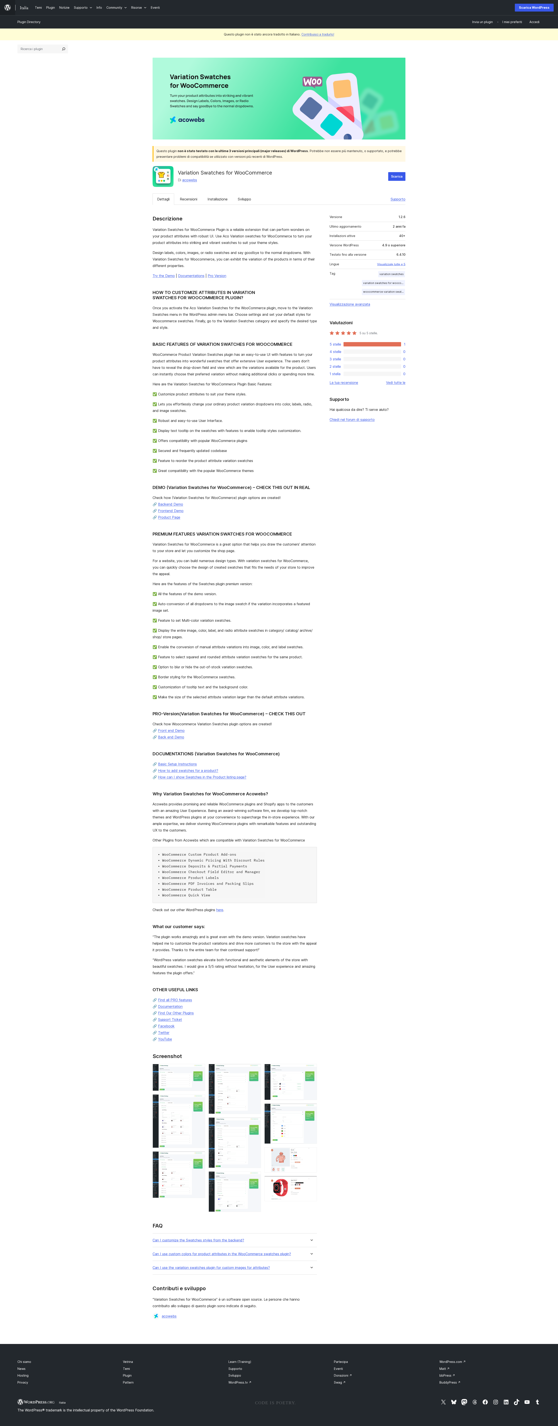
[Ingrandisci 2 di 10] (199, 1100)
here (219, 910)
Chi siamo (24, 1362)
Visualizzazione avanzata (350, 304)
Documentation (170, 1006)
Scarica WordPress (534, 7)
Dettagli (163, 199)
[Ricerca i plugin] (63, 49)
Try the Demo (164, 276)
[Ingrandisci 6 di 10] (255, 1177)
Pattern (128, 1382)
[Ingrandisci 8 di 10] (311, 1109)
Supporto (398, 199)
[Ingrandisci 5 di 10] (255, 1123)
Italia (62, 1402)
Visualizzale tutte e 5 (391, 264)
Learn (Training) (239, 1362)
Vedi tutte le (395, 382)
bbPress (447, 1375)
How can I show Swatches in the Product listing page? (202, 777)
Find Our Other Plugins (176, 1013)
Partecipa (341, 1362)
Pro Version (217, 276)
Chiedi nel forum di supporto (352, 419)
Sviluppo (244, 199)
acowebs (189, 180)
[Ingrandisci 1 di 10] (199, 1070)
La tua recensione (344, 382)
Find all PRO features (175, 1000)
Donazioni (343, 1375)
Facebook (166, 1026)
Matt (444, 1369)
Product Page (169, 517)
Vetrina (128, 1362)
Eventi (338, 1369)
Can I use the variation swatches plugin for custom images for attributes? (211, 1268)
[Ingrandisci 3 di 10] (199, 1157)
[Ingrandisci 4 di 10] (255, 1070)
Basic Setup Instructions (177, 764)
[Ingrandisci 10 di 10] (311, 1182)
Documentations (191, 276)
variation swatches (391, 274)
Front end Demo (171, 730)
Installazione (218, 199)
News (21, 1369)
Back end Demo (171, 737)
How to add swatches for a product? (188, 770)
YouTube (165, 1039)
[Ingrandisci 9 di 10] (311, 1153)
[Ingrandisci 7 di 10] (311, 1070)
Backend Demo (170, 504)
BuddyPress (450, 1382)
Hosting (23, 1375)
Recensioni (188, 199)
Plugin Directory (29, 22)
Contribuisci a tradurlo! (317, 34)
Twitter (163, 1032)
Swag (340, 1382)
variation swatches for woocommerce (384, 283)
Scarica (397, 176)
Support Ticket (170, 1019)
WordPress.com (452, 1362)
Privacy (22, 1382)
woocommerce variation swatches (384, 291)
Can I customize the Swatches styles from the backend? (198, 1240)
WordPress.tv (240, 1382)
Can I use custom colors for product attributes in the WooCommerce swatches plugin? (222, 1254)
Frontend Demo (171, 511)
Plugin (127, 1375)
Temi (126, 1369)
